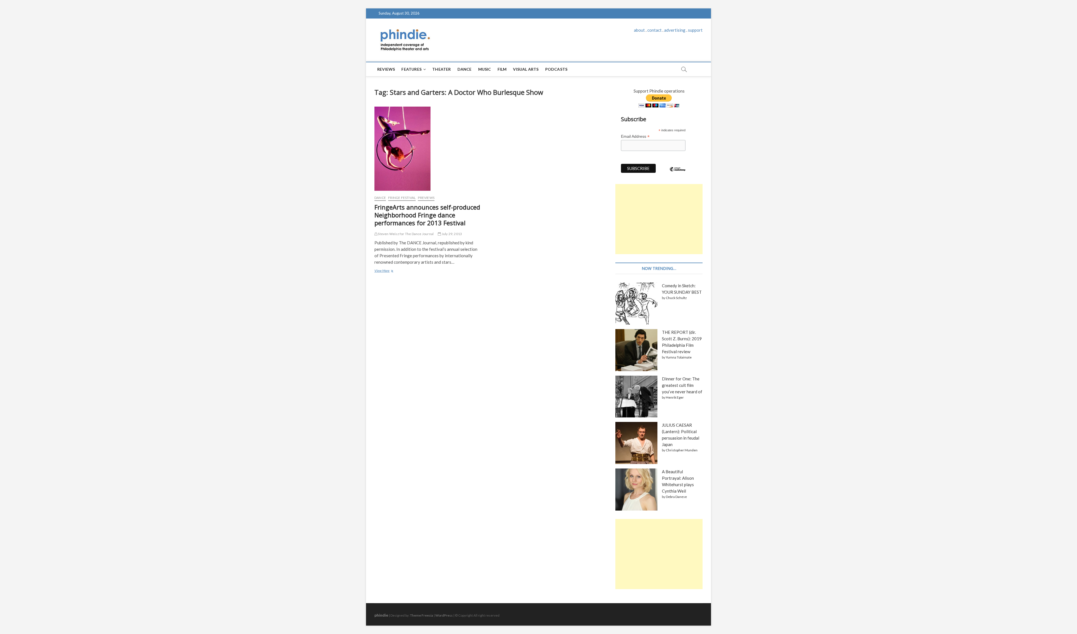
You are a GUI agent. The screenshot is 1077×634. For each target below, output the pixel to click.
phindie (381, 615)
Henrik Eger (675, 397)
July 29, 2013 (451, 234)
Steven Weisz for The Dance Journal (405, 234)
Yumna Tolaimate (679, 357)
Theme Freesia (421, 615)
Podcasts (556, 69)
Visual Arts (525, 69)
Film (502, 69)
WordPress (444, 615)
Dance (464, 69)
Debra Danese (676, 497)
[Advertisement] (659, 219)
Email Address (635, 136)
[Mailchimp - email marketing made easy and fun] (677, 173)
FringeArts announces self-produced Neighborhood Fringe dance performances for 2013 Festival (427, 215)
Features (411, 69)
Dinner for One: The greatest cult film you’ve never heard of (682, 385)
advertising (674, 30)
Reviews (386, 69)
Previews (426, 198)
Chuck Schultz (676, 298)
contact (654, 30)
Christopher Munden (682, 450)
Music (484, 69)
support (695, 30)
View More (383, 271)
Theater (441, 69)
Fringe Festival (402, 198)
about (639, 30)
